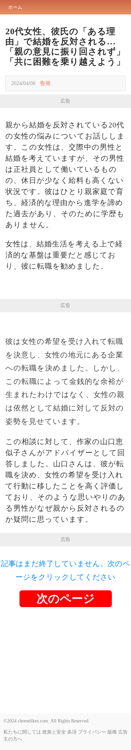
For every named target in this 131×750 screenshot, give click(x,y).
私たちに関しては (22, 732)
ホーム (15, 7)
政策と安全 (54, 732)
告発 (45, 83)
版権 (112, 732)
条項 (72, 732)
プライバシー (92, 732)
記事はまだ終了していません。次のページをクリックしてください (65, 570)
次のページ (66, 598)
